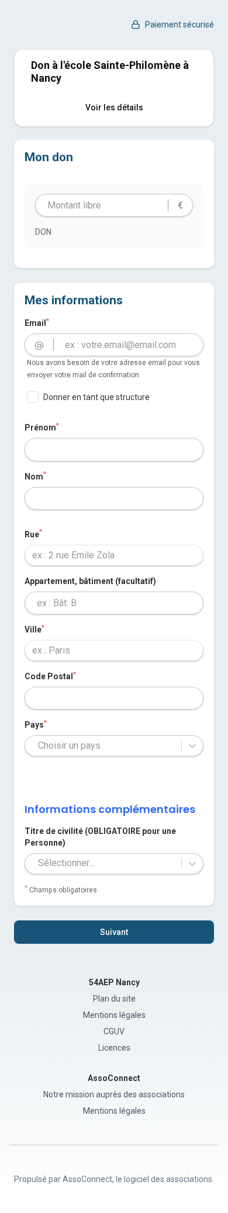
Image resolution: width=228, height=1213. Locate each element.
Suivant (114, 932)
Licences (114, 1047)
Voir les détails (114, 107)
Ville (34, 629)
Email (37, 322)
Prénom (42, 427)
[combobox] (114, 555)
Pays (36, 724)
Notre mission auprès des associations (114, 1094)
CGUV (114, 1031)
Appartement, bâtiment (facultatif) (90, 581)
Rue (33, 534)
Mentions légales (114, 1015)
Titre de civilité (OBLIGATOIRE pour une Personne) (100, 836)
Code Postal (50, 675)
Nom (35, 476)
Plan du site (114, 998)
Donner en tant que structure (96, 397)
